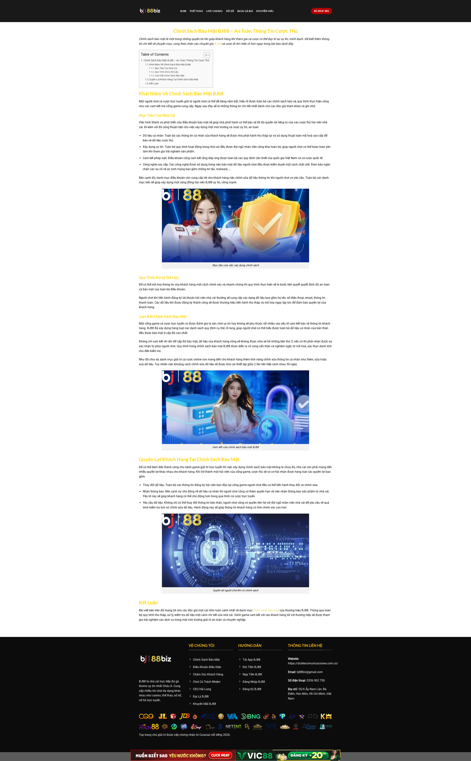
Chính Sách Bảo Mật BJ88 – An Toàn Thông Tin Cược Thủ (176, 60)
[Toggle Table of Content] (205, 55)
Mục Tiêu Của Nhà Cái (166, 68)
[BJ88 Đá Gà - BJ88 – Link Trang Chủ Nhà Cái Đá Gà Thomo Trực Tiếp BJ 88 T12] (157, 11)
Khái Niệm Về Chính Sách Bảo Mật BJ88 (170, 64)
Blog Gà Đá (245, 11)
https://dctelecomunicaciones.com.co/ (313, 663)
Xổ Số (230, 11)
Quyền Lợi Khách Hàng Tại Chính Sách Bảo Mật (173, 79)
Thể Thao (196, 11)
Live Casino (214, 11)
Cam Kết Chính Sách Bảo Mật (169, 75)
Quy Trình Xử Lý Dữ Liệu (166, 72)
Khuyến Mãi (264, 11)
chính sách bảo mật (266, 610)
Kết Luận (153, 83)
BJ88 (183, 11)
